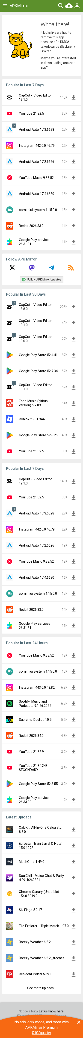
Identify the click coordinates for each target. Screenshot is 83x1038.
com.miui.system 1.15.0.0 (38, 210)
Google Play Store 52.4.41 (38, 355)
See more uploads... (41, 988)
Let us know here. (51, 1011)
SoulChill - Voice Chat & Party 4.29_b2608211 (41, 878)
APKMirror (19, 5)
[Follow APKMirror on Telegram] (51, 269)
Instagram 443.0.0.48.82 (37, 687)
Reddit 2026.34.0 (31, 736)
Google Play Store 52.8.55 (38, 784)
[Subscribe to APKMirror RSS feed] (71, 269)
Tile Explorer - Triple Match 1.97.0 (44, 926)
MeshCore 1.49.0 (31, 862)
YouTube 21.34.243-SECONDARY (34, 768)
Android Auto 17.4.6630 (36, 194)
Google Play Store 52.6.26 (38, 435)
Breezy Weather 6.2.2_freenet (41, 958)
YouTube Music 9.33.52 (36, 178)
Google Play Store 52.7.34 (38, 371)
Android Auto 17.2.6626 (36, 162)
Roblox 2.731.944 (31, 419)
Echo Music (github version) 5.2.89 (33, 403)
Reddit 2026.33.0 (31, 226)
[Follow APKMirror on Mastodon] (32, 269)
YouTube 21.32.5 (31, 113)
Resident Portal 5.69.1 (35, 974)
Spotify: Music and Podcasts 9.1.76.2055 (35, 703)
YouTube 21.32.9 (31, 752)
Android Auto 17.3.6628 (36, 129)
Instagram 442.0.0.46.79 (37, 146)
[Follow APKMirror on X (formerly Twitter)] (12, 269)
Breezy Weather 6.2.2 (35, 942)
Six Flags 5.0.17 (30, 910)
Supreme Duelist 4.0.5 (35, 720)
